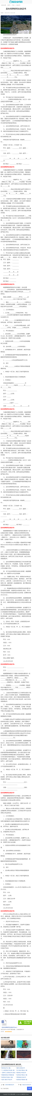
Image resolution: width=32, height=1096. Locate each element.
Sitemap (27, 1094)
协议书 (18, 5)
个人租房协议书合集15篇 (8, 1070)
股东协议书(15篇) (6, 1068)
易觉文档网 (12, 1094)
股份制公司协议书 (21, 1072)
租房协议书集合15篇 (22, 1075)
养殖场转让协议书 (21, 1077)
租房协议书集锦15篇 (22, 1079)
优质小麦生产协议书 (7, 1079)
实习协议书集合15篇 (22, 1070)
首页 (8, 5)
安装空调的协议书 (9, 1084)
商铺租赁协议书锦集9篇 (8, 1075)
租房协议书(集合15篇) (7, 1077)
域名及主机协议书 (26, 1084)
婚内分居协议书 (21, 1068)
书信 (13, 5)
